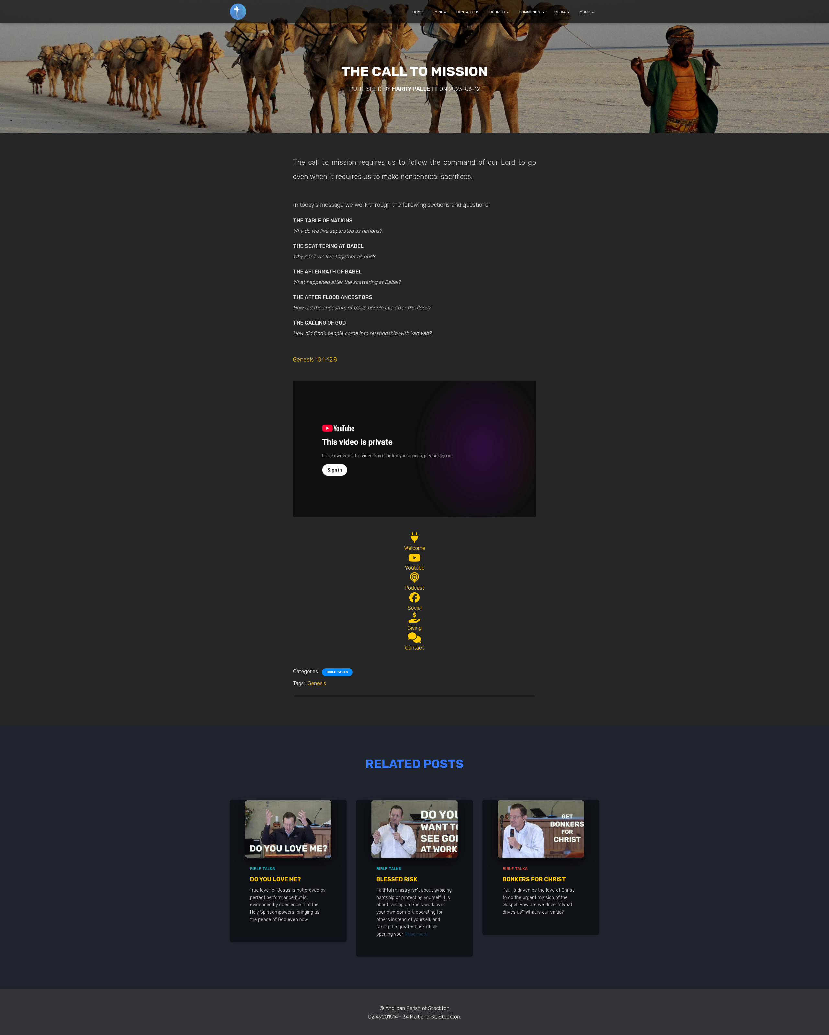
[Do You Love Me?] (288, 829)
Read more (416, 934)
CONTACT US (468, 12)
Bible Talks (337, 672)
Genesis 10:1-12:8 (315, 359)
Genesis (317, 683)
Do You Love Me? (275, 879)
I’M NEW (440, 12)
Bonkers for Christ (534, 879)
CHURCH (497, 12)
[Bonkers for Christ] (541, 829)
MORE (585, 12)
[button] (507, 12)
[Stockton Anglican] (238, 12)
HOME (418, 12)
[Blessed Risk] (414, 829)
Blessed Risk (396, 879)
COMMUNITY (530, 12)
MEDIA (560, 12)
